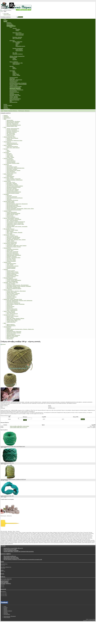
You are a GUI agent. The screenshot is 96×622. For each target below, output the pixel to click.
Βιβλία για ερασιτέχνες (11, 324)
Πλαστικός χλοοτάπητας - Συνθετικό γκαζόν (14, 179)
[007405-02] (10, 386)
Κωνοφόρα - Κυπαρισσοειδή (12, 129)
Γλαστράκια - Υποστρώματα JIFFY (13, 238)
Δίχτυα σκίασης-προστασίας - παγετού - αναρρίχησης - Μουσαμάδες (19, 286)
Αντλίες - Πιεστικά (10, 264)
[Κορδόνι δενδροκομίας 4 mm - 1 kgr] (10, 461)
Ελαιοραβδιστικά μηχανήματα (12, 279)
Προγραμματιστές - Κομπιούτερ (12, 184)
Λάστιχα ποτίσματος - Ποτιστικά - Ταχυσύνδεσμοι (15, 304)
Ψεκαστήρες (6, 269)
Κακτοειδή (6, 148)
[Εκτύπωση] (3, 344)
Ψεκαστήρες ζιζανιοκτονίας (11, 274)
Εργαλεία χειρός (9, 305)
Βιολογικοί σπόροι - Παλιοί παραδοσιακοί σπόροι (15, 168)
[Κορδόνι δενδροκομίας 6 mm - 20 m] (10, 494)
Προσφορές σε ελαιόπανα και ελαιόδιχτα (14, 288)
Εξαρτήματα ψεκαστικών (11, 267)
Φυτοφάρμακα (6, 194)
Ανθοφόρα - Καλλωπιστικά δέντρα (13, 128)
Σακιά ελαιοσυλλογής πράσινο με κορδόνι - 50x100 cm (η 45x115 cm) (13, 479)
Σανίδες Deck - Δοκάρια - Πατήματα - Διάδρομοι (15, 318)
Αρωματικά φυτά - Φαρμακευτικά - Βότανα (14, 140)
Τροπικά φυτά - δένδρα (11, 134)
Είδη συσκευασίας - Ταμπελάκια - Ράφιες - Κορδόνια (16, 239)
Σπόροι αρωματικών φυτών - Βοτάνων (13, 170)
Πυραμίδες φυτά (10, 154)
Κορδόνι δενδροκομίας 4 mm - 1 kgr (7, 462)
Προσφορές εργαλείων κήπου (12, 308)
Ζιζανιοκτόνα (9, 199)
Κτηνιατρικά (9, 227)
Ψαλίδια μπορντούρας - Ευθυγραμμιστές (14, 255)
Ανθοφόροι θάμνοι (10, 120)
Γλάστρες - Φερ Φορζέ (8, 289)
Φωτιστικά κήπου (10, 338)
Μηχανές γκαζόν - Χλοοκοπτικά (12, 251)
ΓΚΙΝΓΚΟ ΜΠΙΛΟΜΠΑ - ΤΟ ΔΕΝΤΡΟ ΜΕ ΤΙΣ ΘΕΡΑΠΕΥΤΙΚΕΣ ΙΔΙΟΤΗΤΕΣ (19, 551)
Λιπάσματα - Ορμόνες (7, 210)
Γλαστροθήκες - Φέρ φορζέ (11, 296)
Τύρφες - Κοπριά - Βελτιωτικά (12, 313)
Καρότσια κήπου (10, 307)
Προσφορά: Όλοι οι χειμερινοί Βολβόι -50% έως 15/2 (13, 548)
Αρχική (2, 110)
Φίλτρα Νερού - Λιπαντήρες (12, 188)
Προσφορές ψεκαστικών (11, 268)
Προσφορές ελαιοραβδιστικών (12, 281)
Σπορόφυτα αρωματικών (11, 162)
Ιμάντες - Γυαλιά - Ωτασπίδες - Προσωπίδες (14, 232)
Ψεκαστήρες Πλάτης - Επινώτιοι (12, 271)
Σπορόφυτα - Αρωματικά (8, 158)
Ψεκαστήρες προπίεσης (11, 270)
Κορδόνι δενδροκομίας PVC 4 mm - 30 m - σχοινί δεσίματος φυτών (13, 446)
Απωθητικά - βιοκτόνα (11, 225)
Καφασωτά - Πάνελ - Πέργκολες (12, 316)
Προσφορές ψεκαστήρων (11, 276)
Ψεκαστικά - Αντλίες (7, 262)
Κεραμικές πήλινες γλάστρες (12, 292)
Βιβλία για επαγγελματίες (11, 325)
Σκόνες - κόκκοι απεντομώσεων (12, 220)
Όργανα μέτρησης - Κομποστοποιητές (13, 302)
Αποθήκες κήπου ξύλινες (11, 322)
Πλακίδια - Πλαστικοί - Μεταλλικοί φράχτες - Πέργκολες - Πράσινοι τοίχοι (20, 329)
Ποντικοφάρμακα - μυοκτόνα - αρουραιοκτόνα (15, 222)
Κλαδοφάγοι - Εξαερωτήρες (12, 256)
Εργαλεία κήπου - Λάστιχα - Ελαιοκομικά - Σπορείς (13, 299)
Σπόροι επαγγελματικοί (11, 171)
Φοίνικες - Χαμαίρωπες (8, 145)
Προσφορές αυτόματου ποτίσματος (13, 193)
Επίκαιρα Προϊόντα (7, 117)
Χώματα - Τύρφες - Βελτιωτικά (9, 311)
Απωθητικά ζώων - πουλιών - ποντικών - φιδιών (15, 224)
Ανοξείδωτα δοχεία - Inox (11, 244)
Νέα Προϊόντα (6, 116)
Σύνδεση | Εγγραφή (7, 14)
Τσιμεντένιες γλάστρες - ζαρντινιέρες (13, 293)
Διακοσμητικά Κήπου (7, 326)
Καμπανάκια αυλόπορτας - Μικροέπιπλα (14, 331)
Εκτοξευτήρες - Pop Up (11, 182)
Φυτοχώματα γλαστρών (11, 312)
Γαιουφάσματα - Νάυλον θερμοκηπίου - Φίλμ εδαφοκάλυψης (18, 285)
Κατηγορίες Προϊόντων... (13, 110)
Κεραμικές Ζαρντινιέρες (11, 295)
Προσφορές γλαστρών (11, 298)
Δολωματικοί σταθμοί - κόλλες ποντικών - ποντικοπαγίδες (17, 226)
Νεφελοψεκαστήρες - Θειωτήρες (12, 265)
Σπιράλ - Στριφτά (10, 156)
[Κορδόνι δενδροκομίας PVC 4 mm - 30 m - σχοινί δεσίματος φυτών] (10, 445)
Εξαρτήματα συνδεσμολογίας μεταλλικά (14, 191)
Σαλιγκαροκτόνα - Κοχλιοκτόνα (12, 200)
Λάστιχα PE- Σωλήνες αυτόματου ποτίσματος (15, 185)
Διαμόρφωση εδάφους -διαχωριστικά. (13, 335)
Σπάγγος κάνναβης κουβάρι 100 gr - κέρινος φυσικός (19, 426)
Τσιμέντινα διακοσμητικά (11, 333)
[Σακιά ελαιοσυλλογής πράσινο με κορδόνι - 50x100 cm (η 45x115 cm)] (10, 478)
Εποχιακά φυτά (9, 139)
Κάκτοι (8, 150)
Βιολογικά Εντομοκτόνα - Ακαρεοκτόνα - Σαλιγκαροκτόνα (17, 203)
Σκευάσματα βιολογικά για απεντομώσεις (14, 209)
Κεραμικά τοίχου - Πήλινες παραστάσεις (14, 332)
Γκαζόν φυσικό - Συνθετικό (8, 177)
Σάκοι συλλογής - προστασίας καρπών (13, 287)
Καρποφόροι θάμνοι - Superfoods (13, 122)
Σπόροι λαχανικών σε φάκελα (12, 166)
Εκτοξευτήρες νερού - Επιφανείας (13, 189)
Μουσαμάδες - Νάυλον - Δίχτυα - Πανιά (11, 282)
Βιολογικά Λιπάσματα (10, 202)
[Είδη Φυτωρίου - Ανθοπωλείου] (10, 514)
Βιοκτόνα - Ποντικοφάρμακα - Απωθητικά (11, 218)
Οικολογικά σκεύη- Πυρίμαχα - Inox (10, 243)
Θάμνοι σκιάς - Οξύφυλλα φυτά (12, 123)
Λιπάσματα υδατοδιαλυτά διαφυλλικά (13, 213)
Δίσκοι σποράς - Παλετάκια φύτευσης (13, 237)
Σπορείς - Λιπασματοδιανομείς (12, 310)
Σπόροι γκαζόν (9, 165)
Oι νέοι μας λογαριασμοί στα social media (11, 550)
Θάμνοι (5, 119)
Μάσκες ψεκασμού (10, 231)
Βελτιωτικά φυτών (10, 215)
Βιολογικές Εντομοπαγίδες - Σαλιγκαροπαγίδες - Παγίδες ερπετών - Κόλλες (20, 208)
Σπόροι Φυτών (6, 164)
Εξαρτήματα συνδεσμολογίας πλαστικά (13, 187)
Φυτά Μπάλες (9, 153)
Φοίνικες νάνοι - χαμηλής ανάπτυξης (13, 147)
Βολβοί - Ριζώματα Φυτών (8, 173)
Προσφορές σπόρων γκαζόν (11, 172)
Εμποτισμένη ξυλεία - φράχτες (9, 314)
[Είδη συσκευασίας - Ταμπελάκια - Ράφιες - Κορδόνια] (10, 530)
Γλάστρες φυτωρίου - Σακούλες (12, 236)
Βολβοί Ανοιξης (9, 175)
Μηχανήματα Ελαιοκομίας (8, 277)
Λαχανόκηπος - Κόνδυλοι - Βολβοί (13, 163)
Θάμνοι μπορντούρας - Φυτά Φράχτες (13, 121)
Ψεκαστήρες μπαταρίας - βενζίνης (13, 273)
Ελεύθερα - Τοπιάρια (10, 157)
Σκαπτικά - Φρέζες (10, 250)
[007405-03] (10, 401)
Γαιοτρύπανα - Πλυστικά (11, 258)
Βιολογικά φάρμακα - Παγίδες (9, 201)
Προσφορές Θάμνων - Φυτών (12, 126)
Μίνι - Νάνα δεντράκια (11, 133)
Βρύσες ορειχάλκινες (10, 337)
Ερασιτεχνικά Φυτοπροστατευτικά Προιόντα (14, 197)
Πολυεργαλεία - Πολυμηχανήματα (13, 253)
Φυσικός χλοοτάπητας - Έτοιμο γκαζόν (14, 178)
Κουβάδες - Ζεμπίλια (10, 240)
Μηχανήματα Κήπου (7, 248)
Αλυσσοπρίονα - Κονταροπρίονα (12, 249)
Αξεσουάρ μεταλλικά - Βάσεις (12, 320)
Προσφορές (6, 115)
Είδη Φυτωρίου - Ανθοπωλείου (24, 110)
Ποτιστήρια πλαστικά (10, 306)
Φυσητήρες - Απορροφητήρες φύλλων (13, 257)
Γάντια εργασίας (9, 233)
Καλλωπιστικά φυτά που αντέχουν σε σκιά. (11, 558)
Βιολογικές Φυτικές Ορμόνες (12, 207)
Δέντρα (5, 127)
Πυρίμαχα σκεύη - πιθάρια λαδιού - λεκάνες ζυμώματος (16, 245)
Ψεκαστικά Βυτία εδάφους (11, 263)
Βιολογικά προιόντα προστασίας (12, 205)
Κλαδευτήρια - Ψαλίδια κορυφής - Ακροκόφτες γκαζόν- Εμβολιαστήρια (19, 300)
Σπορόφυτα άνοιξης (10, 159)
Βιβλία (5, 323)
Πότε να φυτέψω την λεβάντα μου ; (10, 556)
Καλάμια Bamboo (10, 330)
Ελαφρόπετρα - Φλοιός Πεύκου (12, 336)
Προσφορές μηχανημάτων (11, 261)
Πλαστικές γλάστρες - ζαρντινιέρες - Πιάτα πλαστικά (16, 290)
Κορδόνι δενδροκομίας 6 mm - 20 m (7, 495)
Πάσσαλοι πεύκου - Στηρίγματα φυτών (13, 319)
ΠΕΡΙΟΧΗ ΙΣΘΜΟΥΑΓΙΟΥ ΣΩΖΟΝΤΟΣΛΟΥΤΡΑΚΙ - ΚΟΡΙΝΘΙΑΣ (6, 582)
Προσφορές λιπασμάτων (11, 216)
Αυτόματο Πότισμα (7, 181)
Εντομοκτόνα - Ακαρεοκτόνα (12, 196)
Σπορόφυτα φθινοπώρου (11, 160)
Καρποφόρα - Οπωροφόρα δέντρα (13, 130)
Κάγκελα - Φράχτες (10, 317)
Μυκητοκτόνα (9, 195)
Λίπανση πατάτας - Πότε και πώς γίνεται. (11, 557)
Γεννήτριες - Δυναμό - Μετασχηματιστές (14, 280)
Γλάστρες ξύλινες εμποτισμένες (12, 294)
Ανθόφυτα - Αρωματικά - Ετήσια (9, 136)
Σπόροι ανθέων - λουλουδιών (12, 169)
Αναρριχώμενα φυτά (7, 141)
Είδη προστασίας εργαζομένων (9, 228)
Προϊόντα (6, 110)
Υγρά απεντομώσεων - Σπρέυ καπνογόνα (14, 219)
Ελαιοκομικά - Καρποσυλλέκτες (12, 301)
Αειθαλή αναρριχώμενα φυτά (12, 142)
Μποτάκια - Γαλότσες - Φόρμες (12, 230)
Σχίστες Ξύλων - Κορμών (11, 259)
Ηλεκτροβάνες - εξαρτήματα (12, 183)
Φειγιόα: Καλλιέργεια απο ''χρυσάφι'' (10, 549)
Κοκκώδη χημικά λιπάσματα (12, 212)
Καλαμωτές (9, 327)
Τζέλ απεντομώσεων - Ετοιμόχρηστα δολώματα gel (16, 221)
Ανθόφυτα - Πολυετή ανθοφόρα (12, 138)
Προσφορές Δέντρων (10, 135)
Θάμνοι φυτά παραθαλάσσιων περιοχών (14, 125)
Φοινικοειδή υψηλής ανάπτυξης (12, 146)
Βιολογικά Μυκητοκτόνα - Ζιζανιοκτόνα (14, 206)
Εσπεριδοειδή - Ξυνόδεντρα (12, 132)
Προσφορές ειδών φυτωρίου (12, 242)
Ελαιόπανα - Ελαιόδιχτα (11, 283)
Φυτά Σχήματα (6, 152)
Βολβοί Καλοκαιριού (10, 176)
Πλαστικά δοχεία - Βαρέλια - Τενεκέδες (14, 246)
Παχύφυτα (8, 151)
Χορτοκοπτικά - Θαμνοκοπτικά (12, 252)
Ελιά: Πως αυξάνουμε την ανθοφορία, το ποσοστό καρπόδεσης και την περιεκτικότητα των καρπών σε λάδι (23, 559)
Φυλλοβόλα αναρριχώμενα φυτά (12, 144)
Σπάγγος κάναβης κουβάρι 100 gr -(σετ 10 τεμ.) (18, 427)
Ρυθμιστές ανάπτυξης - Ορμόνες (12, 214)
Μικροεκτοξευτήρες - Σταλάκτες (12, 190)
